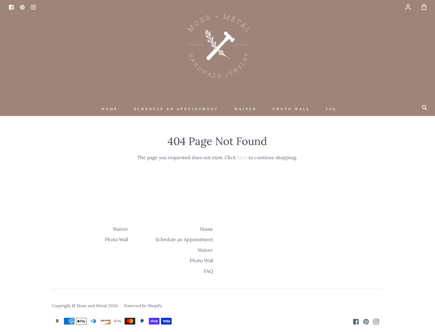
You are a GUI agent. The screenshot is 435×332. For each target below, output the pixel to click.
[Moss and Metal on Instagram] (376, 322)
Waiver (245, 109)
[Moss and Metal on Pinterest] (366, 322)
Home (110, 109)
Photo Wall (291, 109)
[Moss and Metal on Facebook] (356, 322)
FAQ (331, 109)
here (242, 157)
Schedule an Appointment (176, 109)
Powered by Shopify (143, 305)
